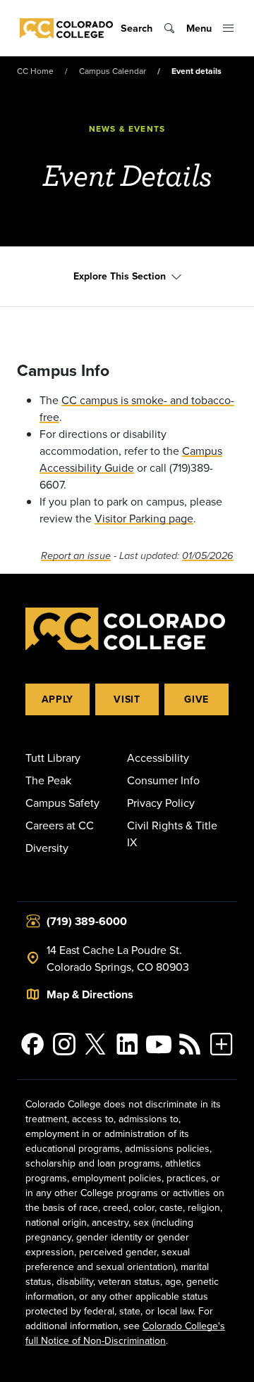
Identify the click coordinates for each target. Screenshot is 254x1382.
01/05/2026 (208, 556)
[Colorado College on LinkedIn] (127, 1044)
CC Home (35, 71)
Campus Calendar (112, 71)
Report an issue (76, 556)
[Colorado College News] (190, 1044)
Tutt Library (52, 757)
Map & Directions (90, 994)
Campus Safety (62, 802)
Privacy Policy (161, 802)
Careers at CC (59, 825)
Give (196, 699)
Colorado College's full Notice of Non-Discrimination (125, 1333)
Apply (58, 699)
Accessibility (158, 757)
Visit (127, 699)
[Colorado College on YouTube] (158, 1044)
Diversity (46, 847)
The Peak (48, 780)
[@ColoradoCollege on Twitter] (95, 1044)
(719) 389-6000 (87, 921)
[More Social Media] (221, 1044)
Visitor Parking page (144, 518)
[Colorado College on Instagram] (64, 1044)
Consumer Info (163, 780)
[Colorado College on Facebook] (33, 1044)
